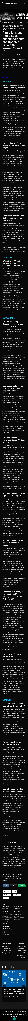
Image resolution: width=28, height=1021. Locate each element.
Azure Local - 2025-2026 (12, 25)
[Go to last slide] (4, 986)
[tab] (10, 1003)
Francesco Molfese (8, 54)
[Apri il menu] (24, 3)
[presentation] (14, 978)
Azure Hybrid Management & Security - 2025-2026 (13, 24)
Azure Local (17, 65)
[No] (26, 1015)
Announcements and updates (10, 22)
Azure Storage (14, 26)
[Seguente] (23, 986)
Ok (14, 1018)
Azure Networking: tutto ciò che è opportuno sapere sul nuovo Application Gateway (14, 991)
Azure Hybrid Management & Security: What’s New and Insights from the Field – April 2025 (21, 950)
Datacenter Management (10, 28)
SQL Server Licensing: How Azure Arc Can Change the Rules (7, 948)
